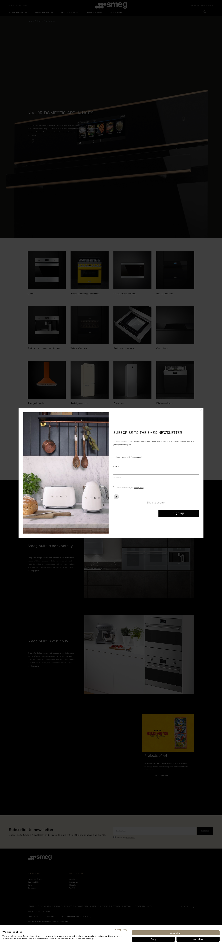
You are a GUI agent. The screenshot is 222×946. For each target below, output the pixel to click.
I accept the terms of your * (130, 488)
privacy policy (139, 488)
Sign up (178, 513)
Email (116, 466)
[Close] (200, 410)
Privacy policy (121, 929)
